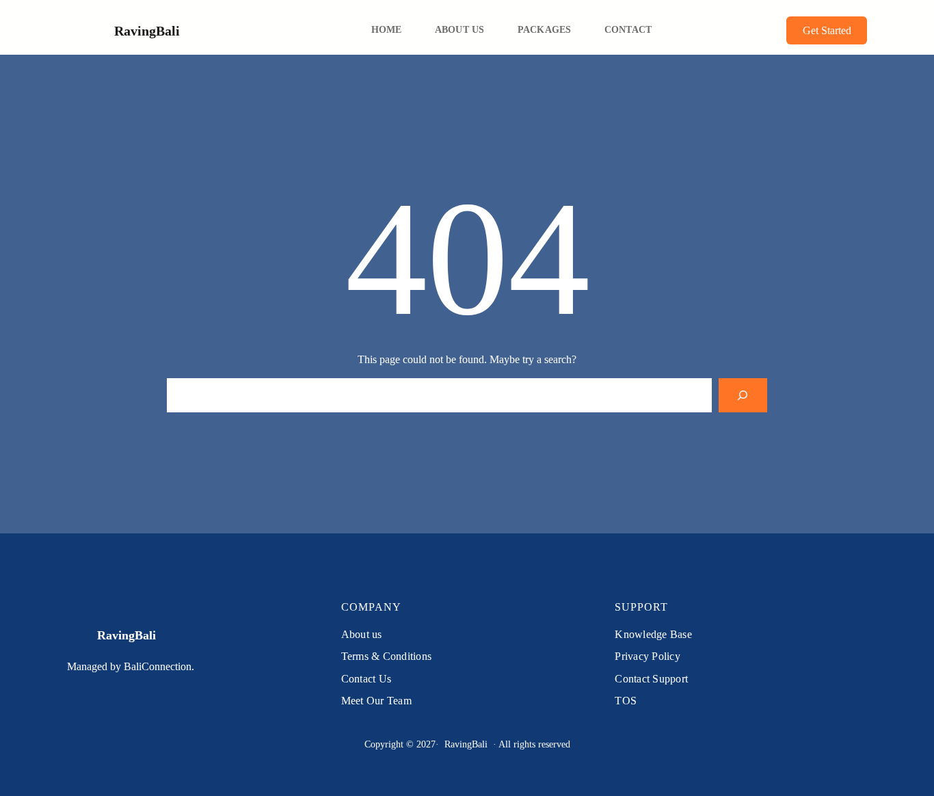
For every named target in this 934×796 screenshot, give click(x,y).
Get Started (827, 30)
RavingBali (147, 30)
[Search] (743, 395)
